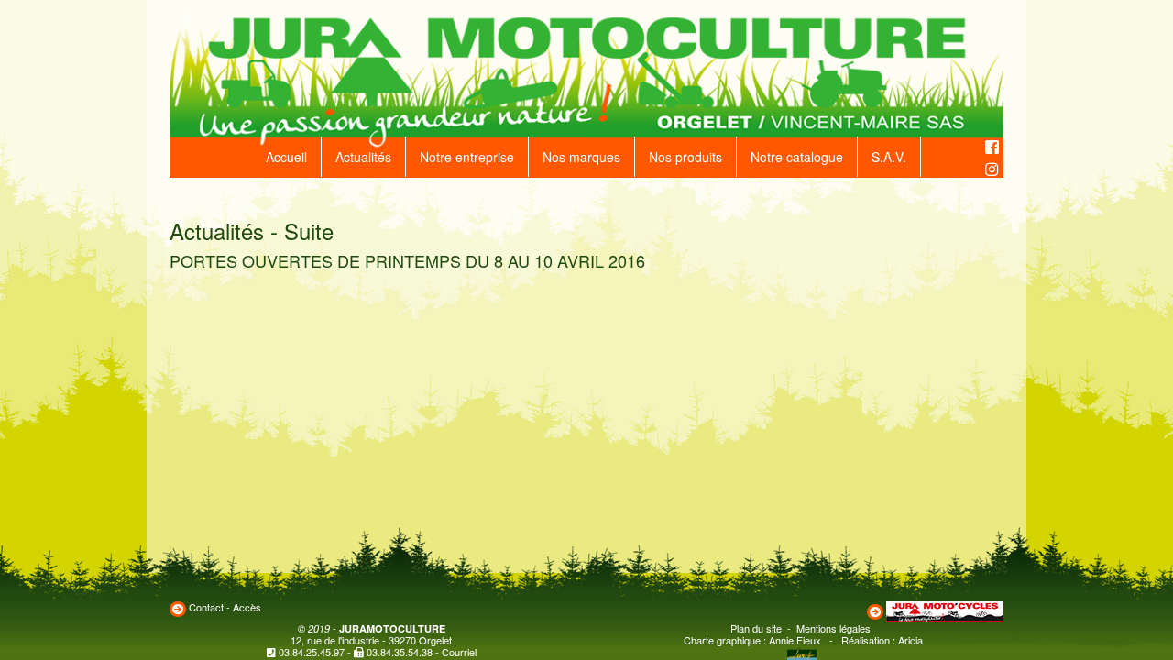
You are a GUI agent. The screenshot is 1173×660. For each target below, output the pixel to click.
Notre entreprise (467, 157)
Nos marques (581, 157)
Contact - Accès (225, 607)
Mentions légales (833, 628)
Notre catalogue (797, 157)
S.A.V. (889, 157)
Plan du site (756, 628)
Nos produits (685, 157)
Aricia (910, 639)
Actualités (363, 157)
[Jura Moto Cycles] (944, 609)
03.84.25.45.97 (312, 651)
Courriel (459, 651)
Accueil (286, 157)
